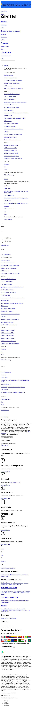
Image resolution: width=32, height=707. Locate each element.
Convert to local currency (7, 584)
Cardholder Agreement (16, 680)
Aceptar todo (12, 443)
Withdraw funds (4, 576)
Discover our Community (7, 591)
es (2, 14)
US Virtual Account (5, 583)
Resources (6, 206)
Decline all (3, 437)
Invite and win (11, 592)
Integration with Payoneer (17, 583)
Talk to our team (12, 610)
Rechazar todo (4, 443)
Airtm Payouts (19, 609)
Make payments (17, 584)
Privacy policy (14, 600)
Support (14, 618)
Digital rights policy (24, 600)
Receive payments (5, 574)
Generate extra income (18, 591)
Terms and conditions (6, 600)
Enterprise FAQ (21, 610)
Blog (7, 618)
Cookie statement (5, 602)
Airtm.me (26, 583)
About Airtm (4, 11)
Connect (3, 609)
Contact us (5, 445)
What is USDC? (11, 568)
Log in (2, 245)
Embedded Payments (10, 609)
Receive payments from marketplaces (19, 574)
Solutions (6, 185)
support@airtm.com (15, 482)
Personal (6, 65)
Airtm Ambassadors (20, 592)
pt (3, 14)
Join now (6, 245)
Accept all (9, 437)
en (1, 12)
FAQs (10, 618)
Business (6, 179)
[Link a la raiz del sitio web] (8, 18)
